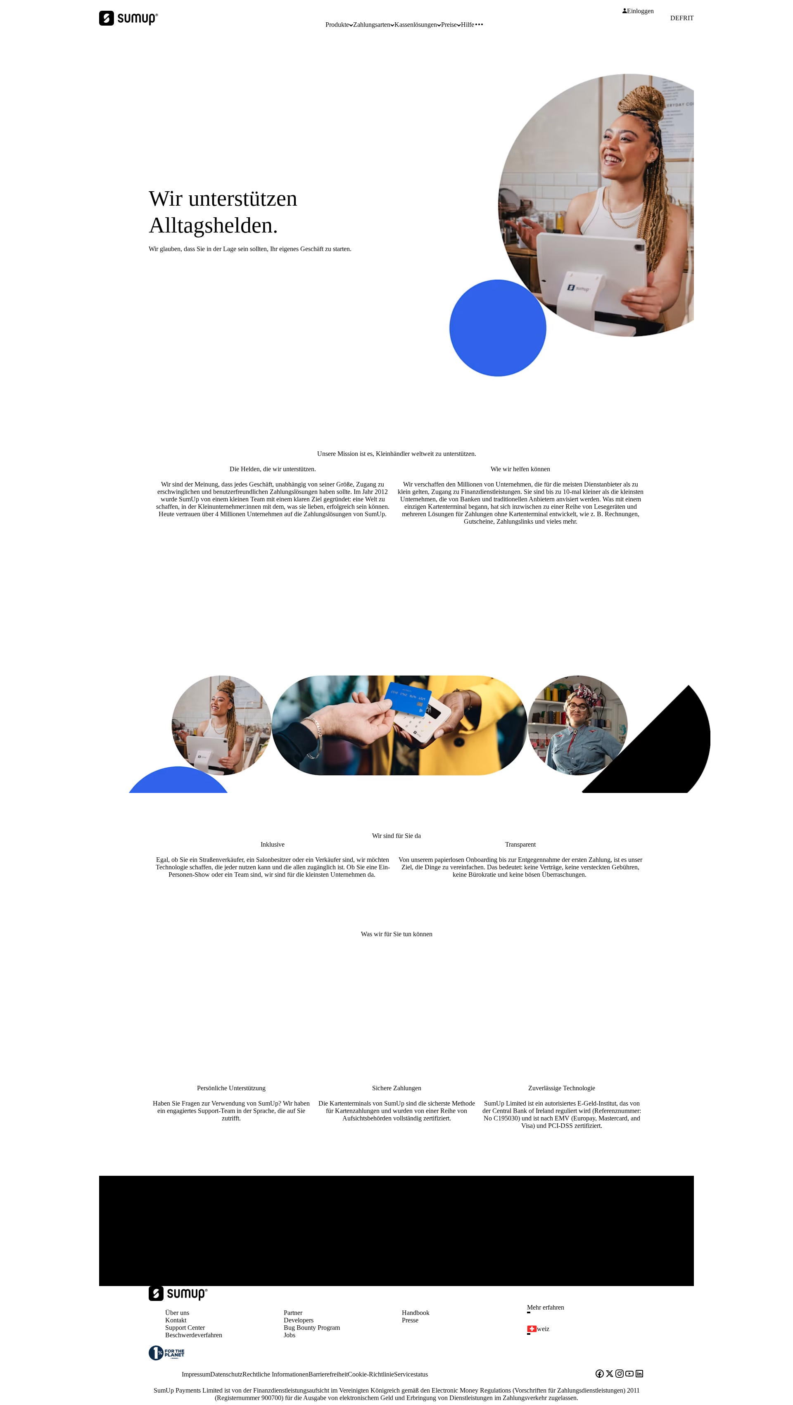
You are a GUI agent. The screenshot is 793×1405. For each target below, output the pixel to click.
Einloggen (640, 11)
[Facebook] (600, 1374)
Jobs (289, 1335)
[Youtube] (629, 1374)
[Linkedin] (639, 1374)
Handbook (416, 1312)
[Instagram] (619, 1374)
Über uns (177, 1312)
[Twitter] (610, 1374)
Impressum (196, 1374)
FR (683, 18)
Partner (293, 1312)
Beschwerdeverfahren (193, 1335)
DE (674, 18)
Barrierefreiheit (328, 1374)
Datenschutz (226, 1374)
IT (691, 18)
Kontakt (175, 1320)
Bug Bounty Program (312, 1327)
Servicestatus (411, 1374)
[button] (589, 1312)
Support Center (185, 1327)
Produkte (337, 24)
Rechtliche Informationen (275, 1374)
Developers (298, 1320)
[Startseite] (178, 1298)
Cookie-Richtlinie (371, 1374)
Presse (410, 1320)
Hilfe (467, 24)
